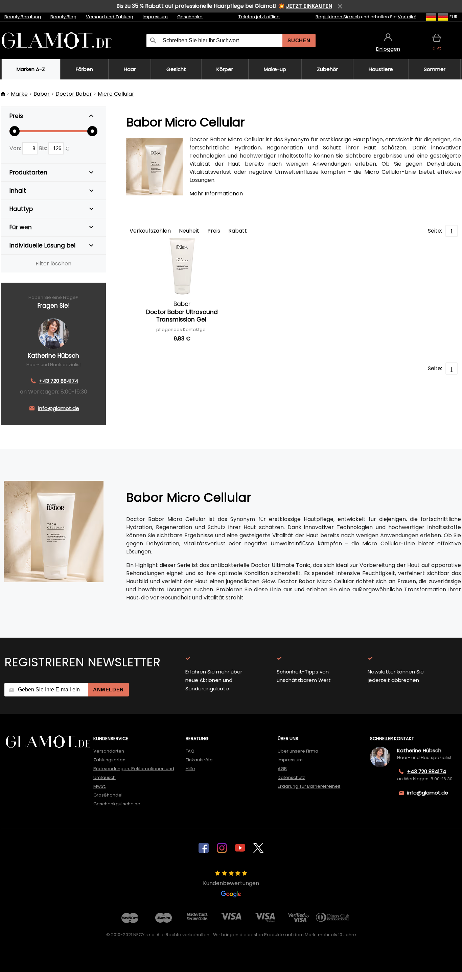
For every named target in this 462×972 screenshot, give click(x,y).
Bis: (43, 148)
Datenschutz (291, 777)
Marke (19, 94)
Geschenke (190, 17)
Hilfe (190, 768)
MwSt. (99, 786)
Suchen (298, 40)
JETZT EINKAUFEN (309, 6)
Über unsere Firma (298, 751)
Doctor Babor (73, 94)
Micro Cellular (116, 94)
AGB (282, 768)
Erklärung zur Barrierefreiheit (309, 786)
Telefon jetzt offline (259, 17)
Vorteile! (407, 17)
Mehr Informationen (216, 193)
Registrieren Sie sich (338, 17)
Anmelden (108, 689)
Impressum (155, 17)
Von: (15, 148)
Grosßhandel (107, 795)
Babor (41, 94)
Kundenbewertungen (231, 883)
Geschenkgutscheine (116, 804)
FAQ (190, 751)
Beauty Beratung (22, 17)
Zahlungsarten (109, 760)
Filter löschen (53, 263)
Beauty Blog (63, 17)
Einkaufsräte (199, 760)
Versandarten (108, 751)
